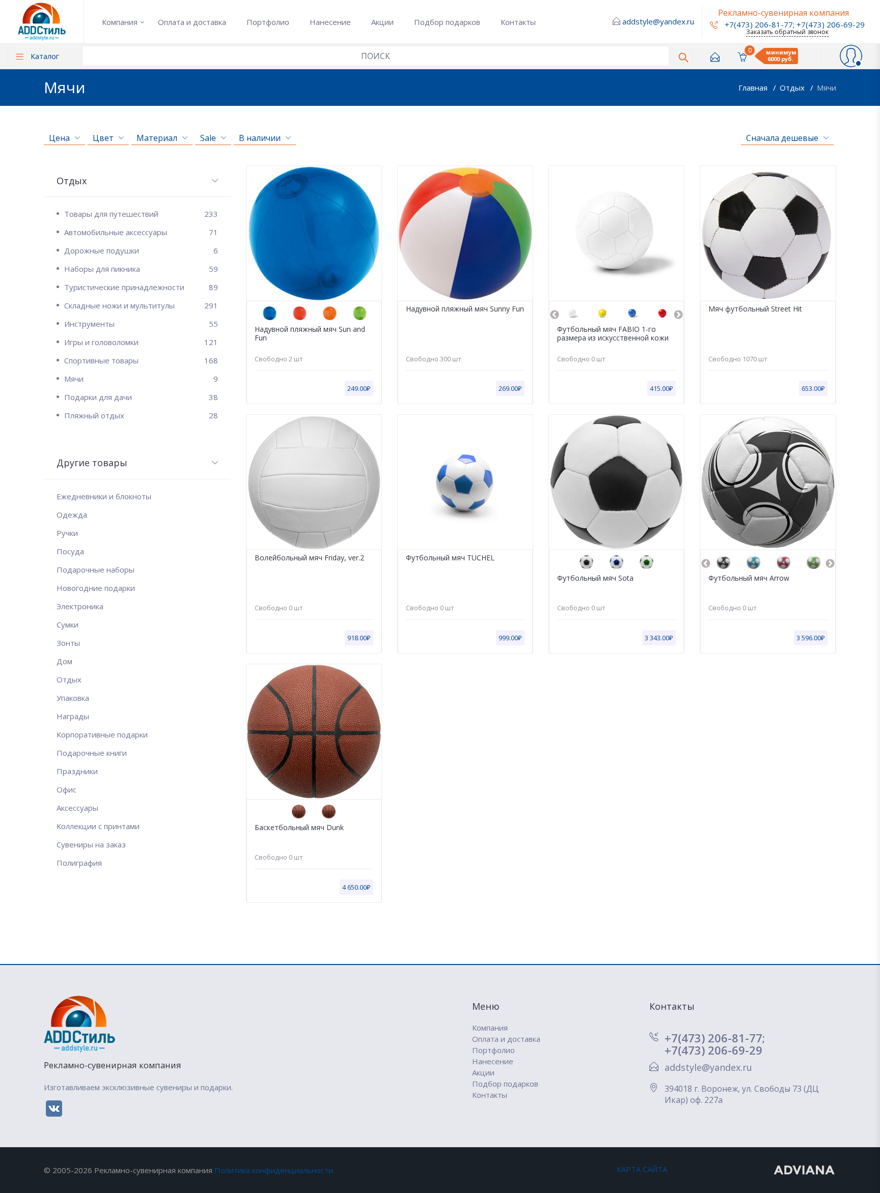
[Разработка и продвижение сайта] (805, 1169)
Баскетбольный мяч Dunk (299, 827)
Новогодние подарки (96, 588)
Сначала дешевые (782, 138)
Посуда (70, 551)
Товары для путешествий (140, 214)
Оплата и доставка (192, 22)
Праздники (77, 771)
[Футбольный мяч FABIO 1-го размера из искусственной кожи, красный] (662, 313)
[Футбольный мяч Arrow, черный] (723, 562)
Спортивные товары (140, 360)
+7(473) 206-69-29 (830, 24)
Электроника (80, 606)
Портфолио (267, 22)
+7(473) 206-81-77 (758, 24)
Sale (208, 138)
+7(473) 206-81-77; (715, 1037)
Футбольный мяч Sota (595, 578)
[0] (742, 56)
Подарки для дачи (140, 397)
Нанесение (330, 22)
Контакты (518, 22)
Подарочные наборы (95, 569)
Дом (64, 661)
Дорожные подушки (140, 250)
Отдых (793, 87)
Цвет (103, 138)
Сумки (67, 624)
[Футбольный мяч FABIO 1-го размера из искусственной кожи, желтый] (602, 313)
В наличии (260, 138)
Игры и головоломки (140, 342)
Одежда (72, 514)
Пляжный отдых (140, 415)
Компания (120, 22)
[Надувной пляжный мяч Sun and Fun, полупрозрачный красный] (299, 313)
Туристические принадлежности (140, 287)
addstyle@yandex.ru (658, 21)
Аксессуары (77, 808)
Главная (753, 87)
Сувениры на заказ (91, 844)
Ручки (67, 533)
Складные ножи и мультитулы (140, 305)
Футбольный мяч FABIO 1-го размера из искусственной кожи (613, 334)
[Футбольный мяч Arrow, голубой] (753, 562)
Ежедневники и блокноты (104, 496)
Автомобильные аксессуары (140, 232)
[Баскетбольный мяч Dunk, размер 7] (298, 811)
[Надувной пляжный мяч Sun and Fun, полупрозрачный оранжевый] (329, 313)
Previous (554, 315)
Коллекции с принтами (98, 826)
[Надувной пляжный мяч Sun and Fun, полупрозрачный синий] (269, 313)
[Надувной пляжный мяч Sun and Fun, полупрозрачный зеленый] (359, 313)
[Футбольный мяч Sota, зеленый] (646, 562)
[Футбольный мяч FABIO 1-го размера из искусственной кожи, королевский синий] (632, 313)
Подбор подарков (447, 22)
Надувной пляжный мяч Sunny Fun (465, 309)
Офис (66, 789)
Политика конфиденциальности (273, 1170)
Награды (73, 716)
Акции (382, 22)
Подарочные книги (92, 753)
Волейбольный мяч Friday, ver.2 (309, 558)
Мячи (826, 87)
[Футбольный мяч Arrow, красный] (783, 562)
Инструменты (140, 324)
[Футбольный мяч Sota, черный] (586, 562)
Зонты (68, 643)
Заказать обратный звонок (787, 31)
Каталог (44, 56)
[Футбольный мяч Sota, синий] (616, 562)
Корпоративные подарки (102, 734)
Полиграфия (79, 863)
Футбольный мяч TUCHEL (450, 558)
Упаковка (73, 698)
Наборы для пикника (140, 269)
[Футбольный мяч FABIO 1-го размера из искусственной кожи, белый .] (572, 313)
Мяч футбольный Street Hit (755, 309)
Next (678, 315)
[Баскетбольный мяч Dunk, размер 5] (328, 811)
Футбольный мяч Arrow (748, 578)
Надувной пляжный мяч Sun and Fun (310, 334)
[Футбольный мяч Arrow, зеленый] (813, 562)
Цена (59, 138)
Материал (156, 138)
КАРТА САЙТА (642, 1169)
